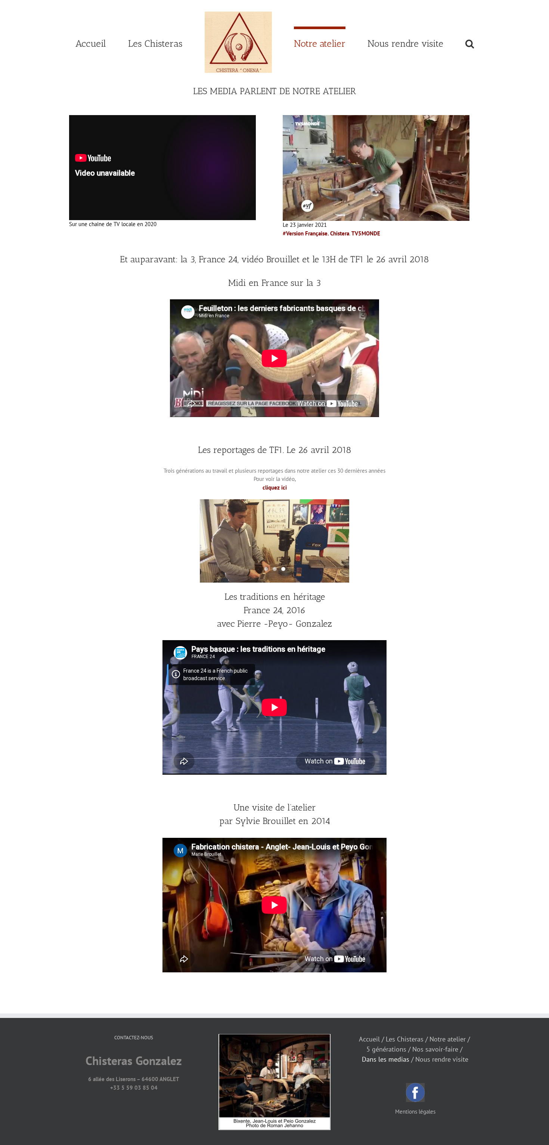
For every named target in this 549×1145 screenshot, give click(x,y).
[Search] (438, 42)
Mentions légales (415, 1111)
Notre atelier (447, 1039)
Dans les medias (385, 1059)
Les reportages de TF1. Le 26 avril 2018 (274, 449)
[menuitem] (127, 42)
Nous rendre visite (441, 1059)
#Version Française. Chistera (316, 233)
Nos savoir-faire (435, 1049)
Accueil (369, 1039)
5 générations (386, 1049)
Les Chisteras (405, 1039)
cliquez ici (275, 487)
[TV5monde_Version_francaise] (376, 119)
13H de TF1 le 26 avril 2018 (375, 259)
